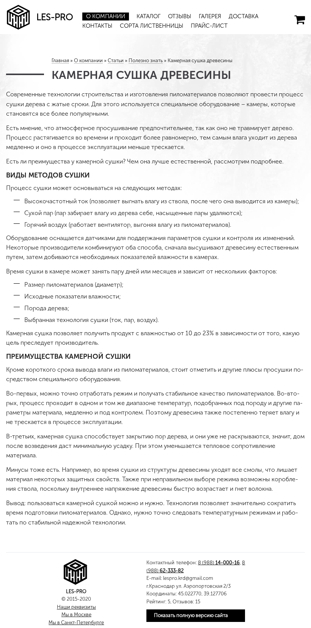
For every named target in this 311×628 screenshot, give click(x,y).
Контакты (97, 25)
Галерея (210, 16)
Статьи (116, 60)
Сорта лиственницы (151, 25)
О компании (105, 16)
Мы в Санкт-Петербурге (76, 622)
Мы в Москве (76, 614)
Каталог (148, 16)
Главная (60, 60)
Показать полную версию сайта (191, 615)
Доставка (243, 16)
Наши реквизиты (76, 607)
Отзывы (179, 16)
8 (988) (219, 562)
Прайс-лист (209, 25)
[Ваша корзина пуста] (299, 20)
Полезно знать (146, 60)
